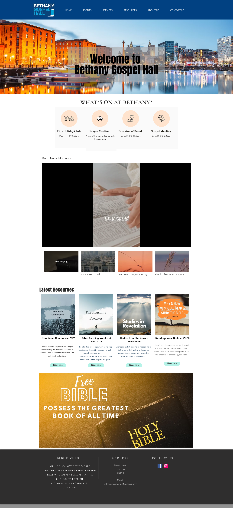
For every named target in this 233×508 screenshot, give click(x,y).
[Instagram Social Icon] (166, 466)
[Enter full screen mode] (187, 242)
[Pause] (46, 242)
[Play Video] (98, 263)
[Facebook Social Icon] (160, 466)
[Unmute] (51, 242)
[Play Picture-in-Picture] (181, 242)
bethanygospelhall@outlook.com (120, 483)
